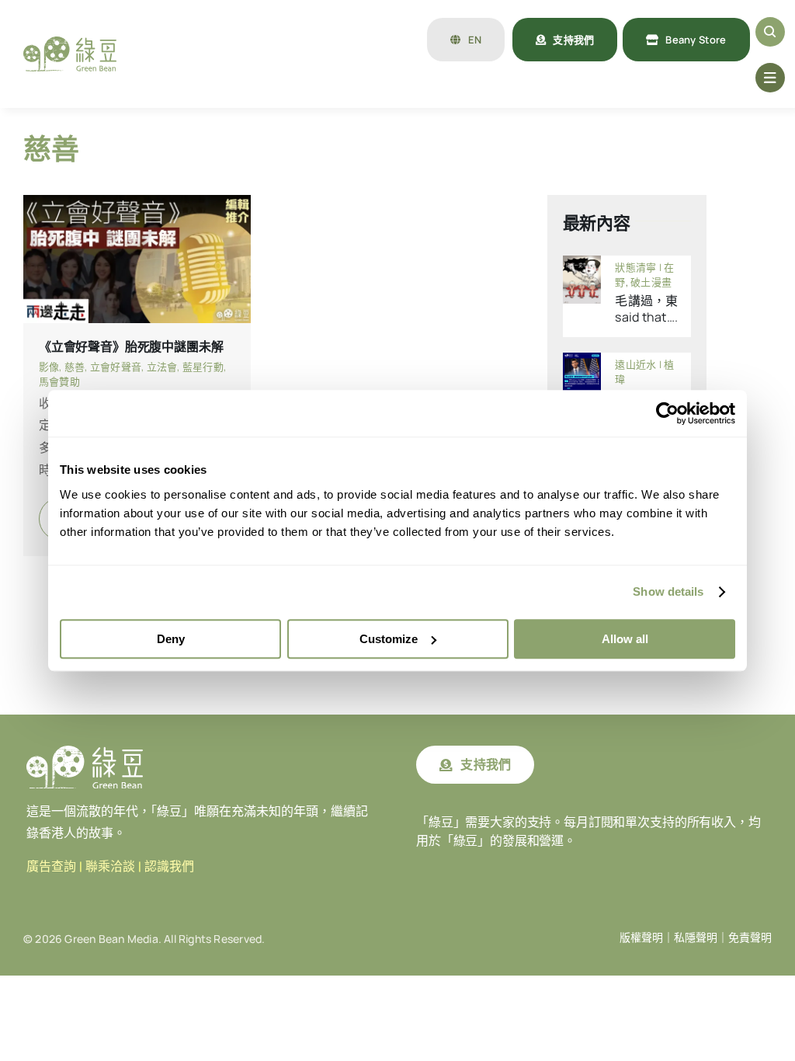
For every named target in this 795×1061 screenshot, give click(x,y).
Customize (388, 638)
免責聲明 (750, 937)
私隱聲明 (695, 937)
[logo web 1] (69, 42)
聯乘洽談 (110, 866)
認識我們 (169, 866)
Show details (668, 591)
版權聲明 (641, 937)
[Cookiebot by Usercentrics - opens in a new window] (667, 413)
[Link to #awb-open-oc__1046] (770, 32)
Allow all (625, 638)
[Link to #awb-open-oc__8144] (770, 77)
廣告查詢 (51, 866)
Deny (171, 638)
